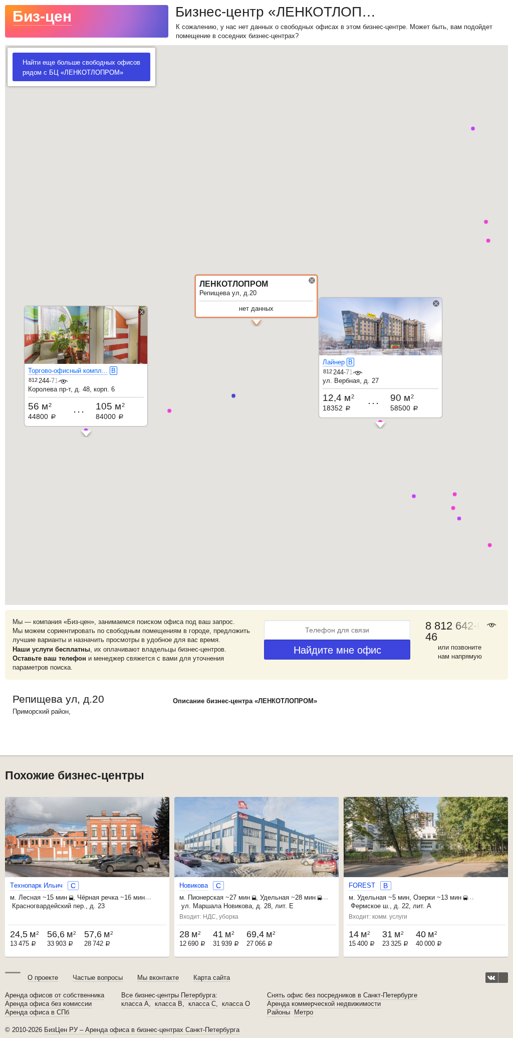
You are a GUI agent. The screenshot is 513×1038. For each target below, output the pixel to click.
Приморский (31, 711)
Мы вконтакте (158, 977)
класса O (236, 1003)
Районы (278, 1012)
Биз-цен (42, 16)
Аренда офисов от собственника (54, 995)
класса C (202, 1003)
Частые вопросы (98, 977)
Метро (303, 1012)
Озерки (424, 897)
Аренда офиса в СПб (37, 1012)
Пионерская (205, 897)
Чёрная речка (97, 897)
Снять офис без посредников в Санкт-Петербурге (342, 995)
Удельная (274, 897)
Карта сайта (211, 977)
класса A (135, 1003)
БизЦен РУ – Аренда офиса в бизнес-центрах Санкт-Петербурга (141, 1029)
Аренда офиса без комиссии (48, 1003)
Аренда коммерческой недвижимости (324, 1003)
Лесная (30, 897)
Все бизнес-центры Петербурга (168, 995)
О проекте (43, 977)
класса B (168, 1003)
